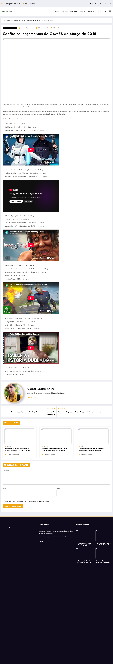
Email (58, 488)
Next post (61, 409)
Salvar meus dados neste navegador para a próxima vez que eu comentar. (27, 501)
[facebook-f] (91, 3)
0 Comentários (57, 28)
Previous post (50, 409)
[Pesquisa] (100, 11)
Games (82, 11)
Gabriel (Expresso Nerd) (27, 28)
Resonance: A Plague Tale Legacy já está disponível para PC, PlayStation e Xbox (17, 450)
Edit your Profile (56, 393)
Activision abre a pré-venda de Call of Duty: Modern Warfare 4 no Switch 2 (54, 449)
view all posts (31, 397)
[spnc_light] (105, 11)
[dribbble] (100, 3)
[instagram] (105, 3)
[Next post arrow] (109, 411)
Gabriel (9, 446)
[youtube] (110, 3)
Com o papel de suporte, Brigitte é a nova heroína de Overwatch (33, 413)
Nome (4, 488)
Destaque (73, 11)
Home (57, 11)
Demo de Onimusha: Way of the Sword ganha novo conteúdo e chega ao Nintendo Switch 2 (91, 450)
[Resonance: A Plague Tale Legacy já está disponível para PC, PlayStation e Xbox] (19, 436)
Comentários (6, 471)
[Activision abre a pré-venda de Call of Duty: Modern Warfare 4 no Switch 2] (56, 436)
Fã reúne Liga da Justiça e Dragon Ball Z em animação (80, 412)
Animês (65, 11)
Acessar (41, 542)
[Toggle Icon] (109, 11)
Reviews (91, 11)
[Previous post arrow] (3, 411)
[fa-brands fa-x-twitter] (95, 3)
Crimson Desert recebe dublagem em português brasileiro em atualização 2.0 (104, 561)
